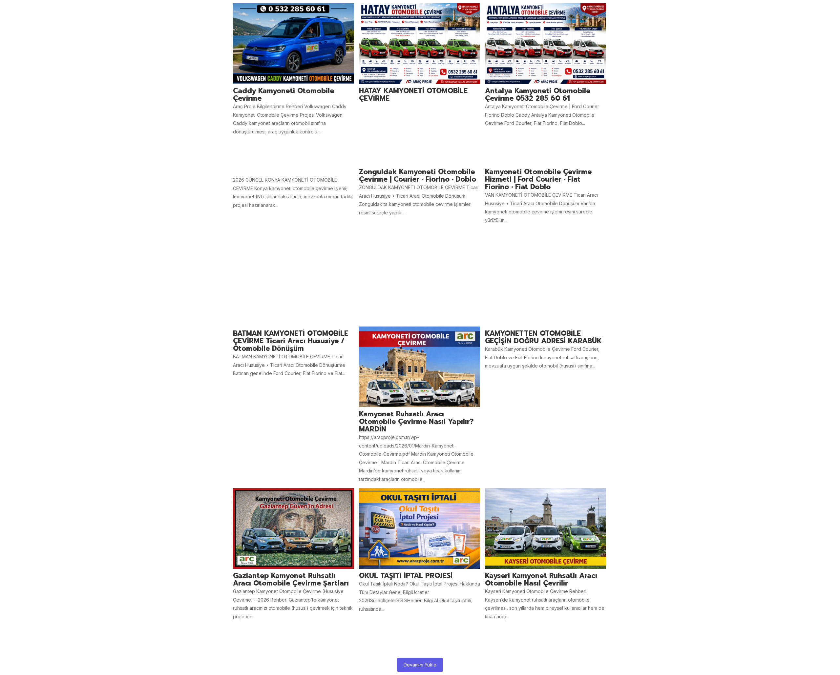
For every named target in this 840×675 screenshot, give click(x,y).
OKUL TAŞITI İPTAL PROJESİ (405, 576)
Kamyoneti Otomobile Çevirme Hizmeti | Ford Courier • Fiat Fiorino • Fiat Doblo (538, 179)
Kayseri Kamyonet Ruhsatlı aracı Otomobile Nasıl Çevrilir (541, 579)
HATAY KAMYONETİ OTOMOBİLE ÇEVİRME (413, 94)
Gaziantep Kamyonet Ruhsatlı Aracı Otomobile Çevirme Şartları (291, 579)
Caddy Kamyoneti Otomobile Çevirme (283, 94)
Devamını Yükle (420, 664)
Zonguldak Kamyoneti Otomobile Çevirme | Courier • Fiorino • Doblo (417, 175)
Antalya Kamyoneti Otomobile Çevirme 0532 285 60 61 (537, 94)
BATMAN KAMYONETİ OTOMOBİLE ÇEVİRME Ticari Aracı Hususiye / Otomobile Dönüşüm (290, 341)
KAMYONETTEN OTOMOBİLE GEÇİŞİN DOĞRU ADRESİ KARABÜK (543, 337)
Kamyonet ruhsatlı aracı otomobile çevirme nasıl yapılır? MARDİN (416, 421)
